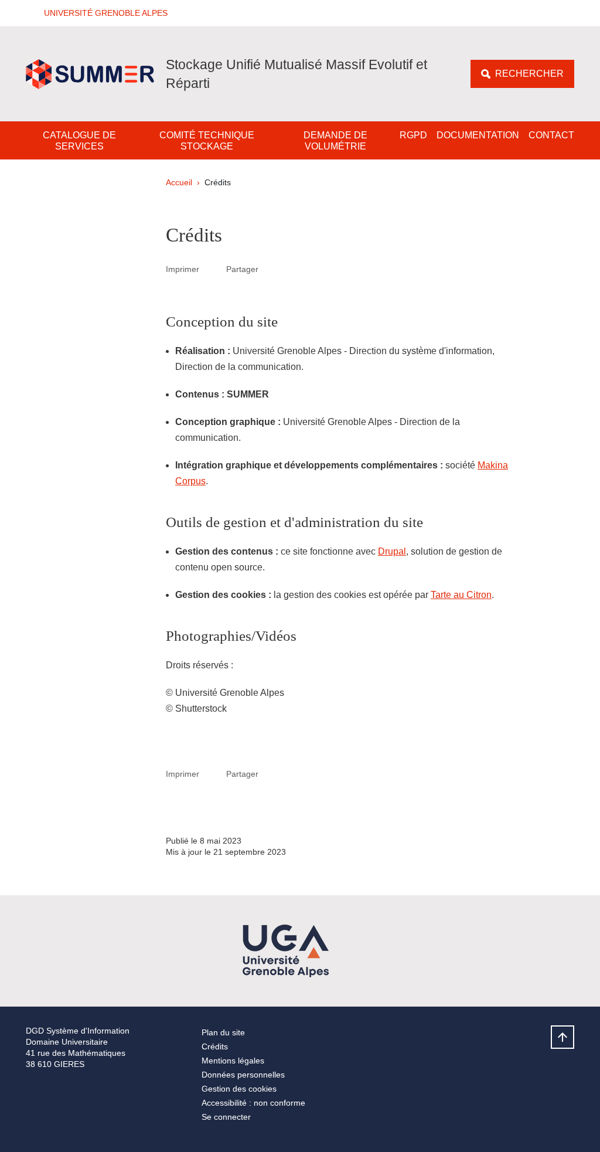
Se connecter (226, 1117)
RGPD (413, 135)
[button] (102, 13)
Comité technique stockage (206, 140)
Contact (551, 135)
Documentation (478, 135)
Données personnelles (243, 1074)
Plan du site (223, 1032)
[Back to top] (562, 1037)
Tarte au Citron (461, 595)
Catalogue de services (79, 140)
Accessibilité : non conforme (253, 1102)
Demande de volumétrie (335, 140)
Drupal (392, 551)
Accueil (179, 182)
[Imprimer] (213, 269)
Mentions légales (233, 1060)
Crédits (215, 1046)
